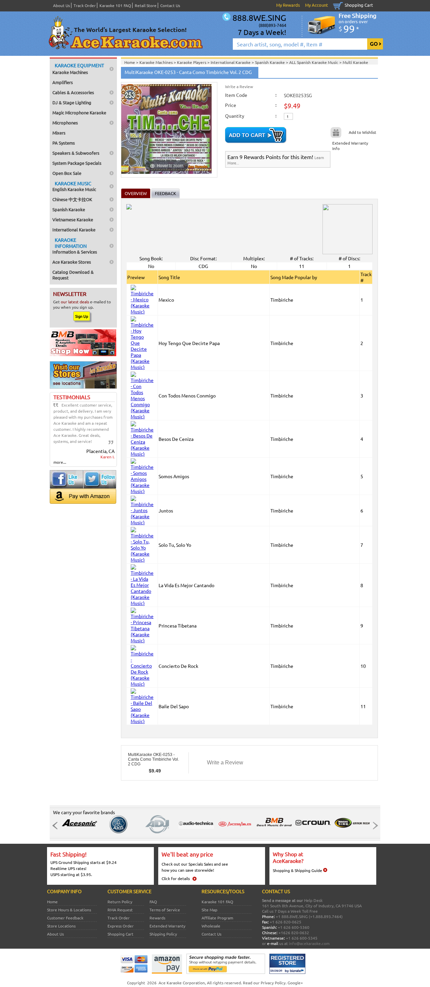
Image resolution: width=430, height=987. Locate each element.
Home (52, 901)
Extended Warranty (167, 925)
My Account (316, 5)
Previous (56, 825)
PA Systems (63, 143)
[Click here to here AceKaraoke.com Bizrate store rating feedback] (287, 972)
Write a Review (239, 86)
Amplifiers (62, 82)
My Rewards (288, 5)
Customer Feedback (65, 917)
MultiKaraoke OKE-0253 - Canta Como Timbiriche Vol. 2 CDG (153, 759)
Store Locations (61, 925)
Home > (131, 62)
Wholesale (211, 925)
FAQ (153, 901)
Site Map (209, 909)
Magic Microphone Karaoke (79, 112)
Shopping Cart (359, 5)
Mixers (59, 133)
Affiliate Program (217, 917)
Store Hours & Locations (69, 909)
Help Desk (313, 900)
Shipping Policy (163, 934)
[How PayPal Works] (225, 972)
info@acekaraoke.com (309, 943)
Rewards (157, 917)
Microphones (65, 122)
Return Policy (120, 901)
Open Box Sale (66, 173)
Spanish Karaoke (68, 209)
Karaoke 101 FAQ (115, 5)
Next (373, 825)
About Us (61, 5)
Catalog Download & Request (73, 274)
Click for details (176, 878)
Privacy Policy (273, 982)
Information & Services (74, 246)
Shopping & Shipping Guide (297, 870)
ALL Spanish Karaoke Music (314, 62)
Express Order (121, 925)
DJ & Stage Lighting (71, 102)
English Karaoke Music (74, 186)
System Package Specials (76, 163)
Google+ (295, 982)
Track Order (85, 5)
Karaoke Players (192, 62)
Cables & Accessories (73, 92)
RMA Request (120, 909)
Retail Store (146, 5)
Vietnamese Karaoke (72, 219)
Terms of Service (164, 909)
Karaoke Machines (78, 68)
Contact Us (170, 5)
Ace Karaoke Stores (71, 262)
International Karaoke (73, 229)
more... (59, 462)
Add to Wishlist (362, 132)
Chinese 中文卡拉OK (72, 199)
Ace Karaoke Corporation (182, 982)
